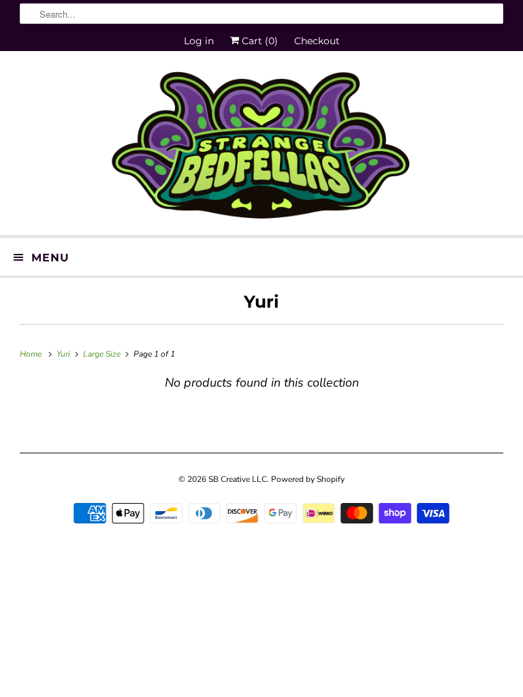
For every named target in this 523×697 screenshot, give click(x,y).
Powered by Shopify (308, 479)
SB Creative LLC (237, 479)
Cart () (258, 41)
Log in (199, 41)
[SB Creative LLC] (261, 148)
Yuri (261, 301)
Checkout (317, 41)
